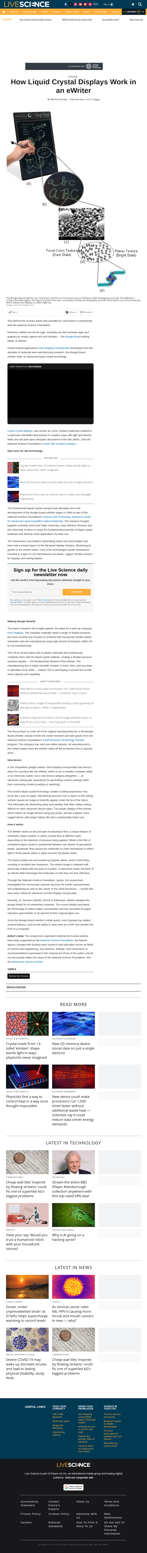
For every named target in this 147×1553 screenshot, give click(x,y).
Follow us (72, 312)
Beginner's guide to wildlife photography (112, 1424)
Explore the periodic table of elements (86, 1439)
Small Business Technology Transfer (64, 740)
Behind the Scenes (18, 976)
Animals (14, 11)
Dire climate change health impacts (36, 19)
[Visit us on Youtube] (80, 4)
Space (87, 11)
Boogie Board (73, 336)
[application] (50, 394)
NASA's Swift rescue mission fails (77, 19)
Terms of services (44, 600)
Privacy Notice (16, 602)
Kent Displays (15, 632)
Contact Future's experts (54, 1505)
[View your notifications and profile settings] (133, 4)
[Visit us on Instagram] (75, 4)
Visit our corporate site (79, 1477)
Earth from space (61, 1421)
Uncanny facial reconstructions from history (86, 1449)
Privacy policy (31, 1514)
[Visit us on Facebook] (65, 4)
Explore (115, 11)
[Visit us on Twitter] (70, 4)
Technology (101, 11)
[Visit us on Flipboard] (85, 4)
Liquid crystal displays (20, 430)
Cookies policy (59, 1514)
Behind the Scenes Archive (27, 961)
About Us (82, 1501)
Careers (26, 1522)
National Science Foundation (56, 940)
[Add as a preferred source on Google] (73, 1487)
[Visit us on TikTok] (90, 4)
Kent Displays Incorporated (54, 348)
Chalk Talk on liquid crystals (59, 443)
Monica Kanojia (59, 99)
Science (57, 11)
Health (44, 11)
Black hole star (136, 19)
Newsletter (88, 312)
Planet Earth (72, 11)
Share (14, 312)
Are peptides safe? (110, 19)
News (96, 99)
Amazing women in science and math (86, 1429)
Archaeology (29, 11)
